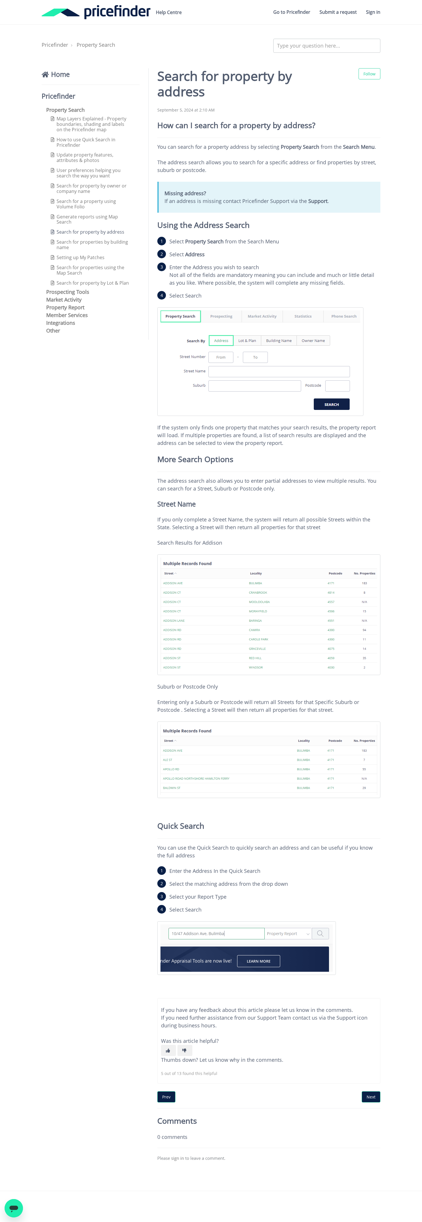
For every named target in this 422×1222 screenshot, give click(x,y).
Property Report (65, 307)
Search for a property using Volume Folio (86, 204)
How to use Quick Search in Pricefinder (86, 142)
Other (53, 330)
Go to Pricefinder (291, 12)
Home (60, 74)
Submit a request (338, 12)
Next (371, 1097)
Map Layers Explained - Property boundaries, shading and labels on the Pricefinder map (91, 124)
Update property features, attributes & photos (85, 157)
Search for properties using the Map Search (90, 270)
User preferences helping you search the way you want (89, 173)
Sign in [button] (373, 12)
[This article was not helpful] (184, 1050)
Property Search (96, 44)
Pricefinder (55, 44)
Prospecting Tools (67, 291)
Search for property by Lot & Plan (93, 283)
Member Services (67, 315)
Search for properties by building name (92, 245)
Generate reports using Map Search (87, 219)
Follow (369, 74)
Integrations (60, 322)
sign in (177, 1158)
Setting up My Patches (80, 257)
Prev (166, 1097)
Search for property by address (90, 232)
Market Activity (64, 299)
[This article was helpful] (168, 1050)
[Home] (96, 12)
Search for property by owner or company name (92, 188)
